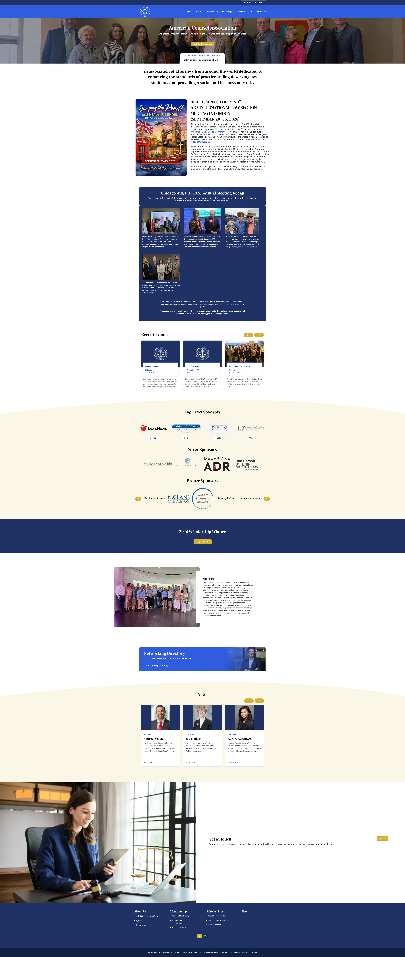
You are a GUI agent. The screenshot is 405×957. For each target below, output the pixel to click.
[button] (248, 335)
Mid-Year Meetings (194, 366)
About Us (197, 11)
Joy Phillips (193, 739)
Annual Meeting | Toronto (239, 366)
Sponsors (241, 11)
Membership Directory (157, 665)
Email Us (382, 838)
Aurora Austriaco (239, 739)
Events (250, 11)
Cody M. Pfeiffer (202, 541)
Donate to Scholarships (253, 2)
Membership (211, 11)
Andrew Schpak (154, 739)
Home (188, 11)
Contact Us (261, 11)
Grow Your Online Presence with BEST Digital (239, 952)
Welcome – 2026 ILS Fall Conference (209, 131)
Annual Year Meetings (154, 366)
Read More (150, 762)
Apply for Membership (202, 44)
